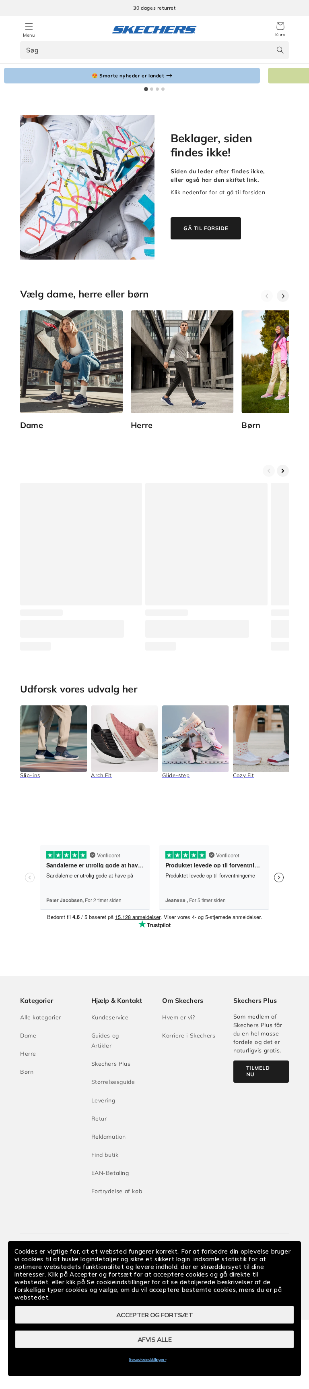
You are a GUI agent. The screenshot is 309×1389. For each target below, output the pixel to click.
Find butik (105, 1154)
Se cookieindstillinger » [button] (147, 1359)
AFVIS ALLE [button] (154, 1339)
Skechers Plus (111, 1063)
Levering (103, 1100)
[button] (280, 30)
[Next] (283, 296)
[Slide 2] (151, 89)
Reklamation (108, 1136)
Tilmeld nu (258, 1071)
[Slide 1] (146, 89)
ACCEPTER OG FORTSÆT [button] (154, 1315)
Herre (28, 1053)
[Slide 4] (163, 89)
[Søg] (280, 50)
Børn (26, 1071)
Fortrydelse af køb (116, 1191)
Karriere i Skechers (188, 1035)
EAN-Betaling (110, 1173)
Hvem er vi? (178, 1017)
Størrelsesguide (113, 1081)
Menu (29, 35)
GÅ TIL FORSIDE (205, 228)
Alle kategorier (40, 1017)
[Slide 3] (157, 89)
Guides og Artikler (105, 1040)
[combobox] (154, 50)
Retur (99, 1118)
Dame (28, 1035)
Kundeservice (110, 1017)
